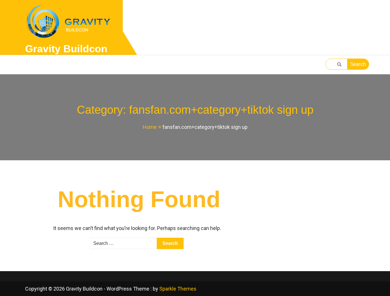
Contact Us (144, 65)
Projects (102, 65)
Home (38, 65)
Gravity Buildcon (66, 49)
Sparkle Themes (177, 289)
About (67, 65)
